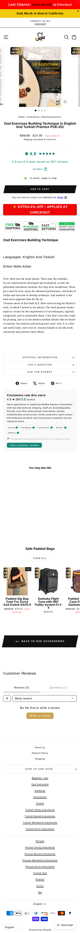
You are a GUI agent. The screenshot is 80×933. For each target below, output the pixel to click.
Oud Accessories (51, 117)
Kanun (40, 886)
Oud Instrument (40, 784)
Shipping (28, 139)
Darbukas (40, 790)
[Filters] (7, 698)
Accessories (40, 797)
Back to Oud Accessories (43, 641)
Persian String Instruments (40, 847)
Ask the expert (40, 372)
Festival (40, 879)
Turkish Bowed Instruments (40, 816)
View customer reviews (24, 445)
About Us (40, 747)
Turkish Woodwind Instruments (40, 822)
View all (40, 558)
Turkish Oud (40, 873)
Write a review (40, 715)
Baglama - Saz (40, 778)
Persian (40, 841)
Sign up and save (39, 769)
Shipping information (40, 357)
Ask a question (40, 364)
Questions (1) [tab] (58, 687)
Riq (40, 892)
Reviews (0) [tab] (21, 687)
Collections (33, 117)
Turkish (40, 803)
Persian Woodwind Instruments (40, 860)
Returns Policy (40, 753)
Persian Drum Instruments (40, 866)
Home (21, 117)
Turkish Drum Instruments (40, 829)
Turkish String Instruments (40, 810)
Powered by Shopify (40, 930)
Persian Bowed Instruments (40, 854)
